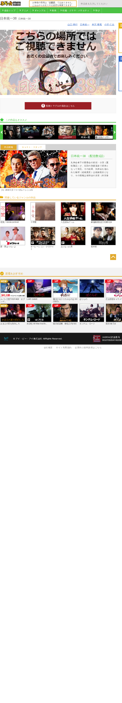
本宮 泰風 (97, 24)
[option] (12, 132)
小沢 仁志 (109, 24)
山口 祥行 (73, 24)
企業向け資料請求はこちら (88, 347)
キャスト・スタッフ (32, 147)
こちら (35, 5)
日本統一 (84, 24)
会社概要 (48, 347)
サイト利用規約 (64, 347)
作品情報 (8, 147)
